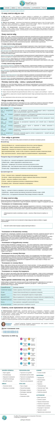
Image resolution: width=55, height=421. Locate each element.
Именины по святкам (8, 388)
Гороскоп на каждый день (27, 377)
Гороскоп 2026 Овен (25, 339)
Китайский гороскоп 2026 (27, 374)
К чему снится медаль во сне (10, 332)
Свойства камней (42, 392)
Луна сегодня (23, 386)
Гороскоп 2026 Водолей (25, 364)
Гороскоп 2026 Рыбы (33, 364)
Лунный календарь (25, 388)
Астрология (36, 8)
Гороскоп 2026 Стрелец (25, 359)
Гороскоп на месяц (25, 379)
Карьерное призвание (9, 377)
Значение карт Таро (42, 388)
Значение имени (7, 386)
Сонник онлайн (5, 11)
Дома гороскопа (41, 397)
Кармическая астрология (44, 412)
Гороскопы (26, 8)
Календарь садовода (25, 392)
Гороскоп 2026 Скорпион (33, 354)
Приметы (39, 384)
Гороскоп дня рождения (26, 381)
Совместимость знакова (43, 405)
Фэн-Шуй (39, 381)
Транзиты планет (41, 410)
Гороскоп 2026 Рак (33, 344)
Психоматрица (7, 374)
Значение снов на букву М (17, 11)
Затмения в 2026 (24, 396)
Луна (19, 8)
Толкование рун (41, 386)
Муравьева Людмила (9, 324)
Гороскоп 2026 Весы (25, 354)
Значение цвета (41, 390)
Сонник (6, 8)
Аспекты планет (41, 399)
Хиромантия (40, 377)
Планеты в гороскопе (43, 403)
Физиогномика (41, 379)
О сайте (16, 416)
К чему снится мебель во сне (10, 331)
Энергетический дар (8, 379)
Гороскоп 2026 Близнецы (25, 344)
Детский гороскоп (7, 381)
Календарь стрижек (25, 390)
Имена (13, 8)
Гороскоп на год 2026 (26, 372)
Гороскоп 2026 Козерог (33, 359)
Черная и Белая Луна (43, 401)
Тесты (44, 8)
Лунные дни (23, 394)
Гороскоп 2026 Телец (33, 339)
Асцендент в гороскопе (43, 407)
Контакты (38, 416)
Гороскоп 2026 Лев (25, 349)
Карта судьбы (6, 372)
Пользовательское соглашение (27, 416)
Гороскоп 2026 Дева (33, 349)
